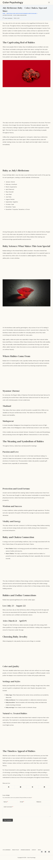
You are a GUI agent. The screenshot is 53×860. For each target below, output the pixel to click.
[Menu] (49, 2)
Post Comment (7, 820)
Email (22, 802)
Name (6, 802)
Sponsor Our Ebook (25, 849)
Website (38, 802)
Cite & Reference (6, 849)
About (39, 849)
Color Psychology (13, 2)
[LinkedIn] (44, 787)
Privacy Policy (15, 849)
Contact (34, 849)
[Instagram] (49, 851)
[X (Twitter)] (21, 787)
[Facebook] (9, 787)
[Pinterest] (33, 787)
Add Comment (8, 807)
